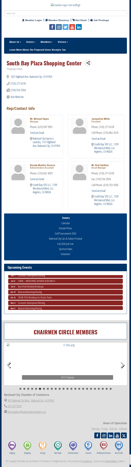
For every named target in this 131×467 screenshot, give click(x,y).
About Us (14, 41)
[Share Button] (88, 63)
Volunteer (65, 254)
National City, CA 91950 (31, 400)
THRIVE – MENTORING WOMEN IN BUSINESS (36, 279)
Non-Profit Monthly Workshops (30, 284)
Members (46, 41)
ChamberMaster (111, 461)
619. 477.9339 (14, 406)
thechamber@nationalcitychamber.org (26, 412)
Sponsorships (65, 249)
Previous (9, 370)
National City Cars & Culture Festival (65, 238)
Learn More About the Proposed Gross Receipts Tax (37, 49)
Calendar (65, 223)
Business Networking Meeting (30, 290)
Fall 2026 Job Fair (65, 244)
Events (30, 41)
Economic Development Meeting (31, 300)
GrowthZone (87, 461)
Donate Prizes (65, 228)
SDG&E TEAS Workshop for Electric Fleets (35, 295)
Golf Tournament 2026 (65, 233)
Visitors (62, 41)
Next (122, 370)
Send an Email (37, 133)
